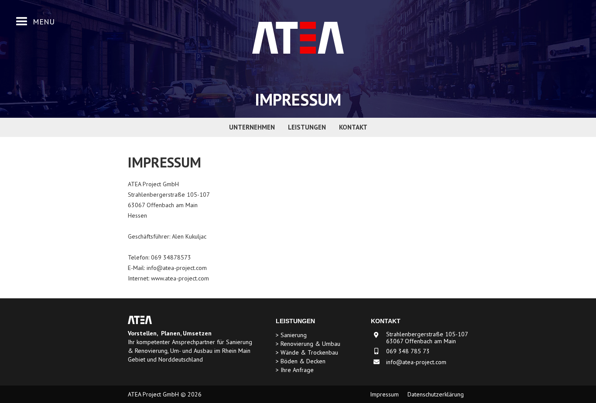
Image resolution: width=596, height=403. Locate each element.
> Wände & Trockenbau (307, 352)
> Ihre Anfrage (295, 370)
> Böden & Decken (300, 361)
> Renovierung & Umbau (308, 344)
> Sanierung (291, 335)
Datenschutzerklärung (436, 394)
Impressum (384, 394)
